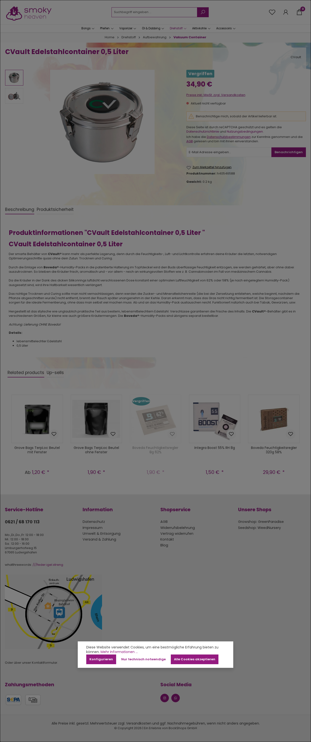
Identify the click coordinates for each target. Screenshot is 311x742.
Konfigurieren (101, 659)
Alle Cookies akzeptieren (194, 659)
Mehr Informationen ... (119, 652)
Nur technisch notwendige (143, 659)
